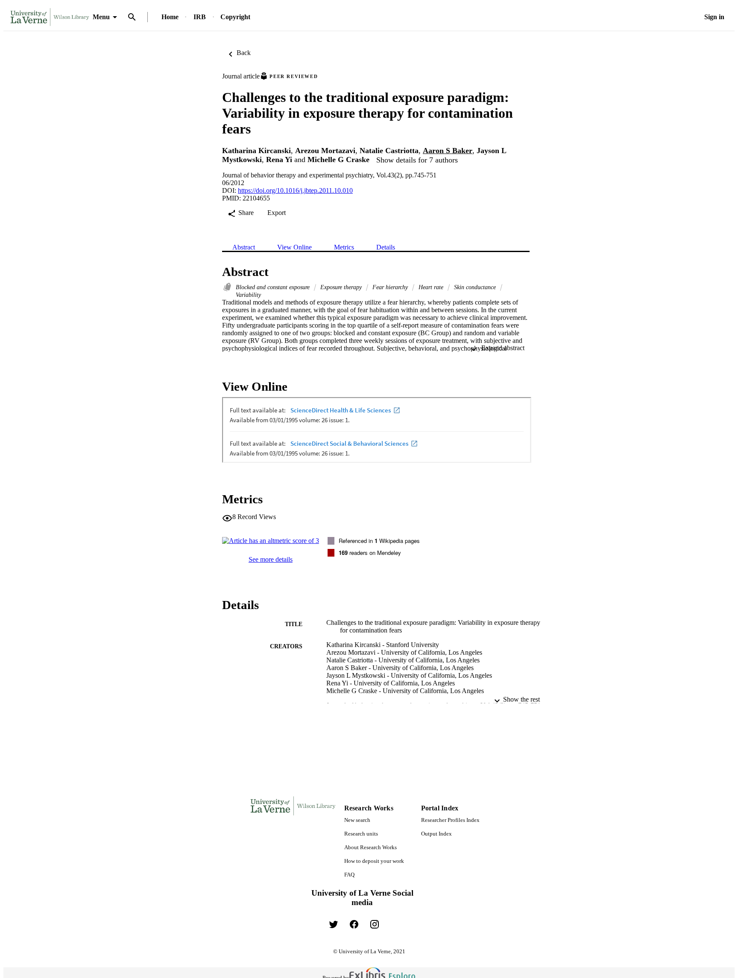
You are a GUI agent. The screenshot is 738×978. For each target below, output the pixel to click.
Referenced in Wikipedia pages (379, 541)
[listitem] (333, 924)
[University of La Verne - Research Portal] (49, 17)
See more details (271, 559)
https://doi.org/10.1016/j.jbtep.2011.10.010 (295, 190)
